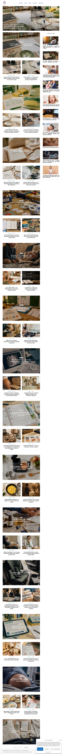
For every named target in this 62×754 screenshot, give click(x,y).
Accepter (40, 749)
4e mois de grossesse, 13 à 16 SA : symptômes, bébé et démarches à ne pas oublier (11, 236)
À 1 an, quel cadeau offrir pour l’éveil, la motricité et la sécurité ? (11, 659)
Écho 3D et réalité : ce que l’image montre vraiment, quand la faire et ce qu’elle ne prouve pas (21, 361)
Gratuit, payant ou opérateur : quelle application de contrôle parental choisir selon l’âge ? (31, 712)
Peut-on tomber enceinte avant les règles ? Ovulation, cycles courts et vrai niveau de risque (38, 14)
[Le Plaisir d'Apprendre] (4, 3)
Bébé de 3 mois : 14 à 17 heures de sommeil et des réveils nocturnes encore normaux (21, 732)
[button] (60, 740)
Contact (11, 750)
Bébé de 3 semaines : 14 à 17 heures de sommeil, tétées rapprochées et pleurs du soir (12, 553)
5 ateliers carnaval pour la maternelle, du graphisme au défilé (21, 203)
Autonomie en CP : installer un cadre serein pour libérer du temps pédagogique (21, 308)
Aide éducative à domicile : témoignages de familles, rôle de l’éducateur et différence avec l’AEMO (11, 606)
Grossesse (21, 3)
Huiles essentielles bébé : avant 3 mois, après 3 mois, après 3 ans (21, 520)
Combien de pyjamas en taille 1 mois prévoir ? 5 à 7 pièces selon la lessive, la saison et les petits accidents (31, 606)
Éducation (35, 3)
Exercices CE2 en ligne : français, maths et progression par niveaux (21, 627)
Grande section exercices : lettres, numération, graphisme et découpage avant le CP (21, 414)
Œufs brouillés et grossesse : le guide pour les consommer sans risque (11, 501)
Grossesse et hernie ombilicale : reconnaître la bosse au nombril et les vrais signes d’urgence (11, 394)
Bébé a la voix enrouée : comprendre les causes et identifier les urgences (12, 341)
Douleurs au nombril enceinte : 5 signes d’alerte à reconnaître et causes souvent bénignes (21, 679)
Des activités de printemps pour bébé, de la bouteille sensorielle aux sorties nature (31, 236)
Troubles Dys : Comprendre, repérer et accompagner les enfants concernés (31, 289)
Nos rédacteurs (25, 750)
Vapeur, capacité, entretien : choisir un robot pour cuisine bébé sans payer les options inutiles (21, 468)
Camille (13, 75)
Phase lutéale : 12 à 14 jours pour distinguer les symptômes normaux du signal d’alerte (37, 27)
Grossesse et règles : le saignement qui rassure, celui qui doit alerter (21, 150)
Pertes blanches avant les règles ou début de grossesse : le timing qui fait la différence (12, 184)
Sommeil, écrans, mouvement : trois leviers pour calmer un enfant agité (21, 256)
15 (24, 747)
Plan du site (29, 752)
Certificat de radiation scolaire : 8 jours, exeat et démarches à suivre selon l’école (31, 660)
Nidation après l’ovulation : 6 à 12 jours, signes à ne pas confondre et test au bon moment (31, 184)
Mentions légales (6, 750)
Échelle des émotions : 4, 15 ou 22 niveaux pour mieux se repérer (31, 446)
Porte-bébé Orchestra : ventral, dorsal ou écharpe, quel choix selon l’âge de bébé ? (31, 553)
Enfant (29, 3)
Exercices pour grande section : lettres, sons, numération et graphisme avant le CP (14, 26)
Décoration (41, 3)
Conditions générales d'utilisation (9, 752)
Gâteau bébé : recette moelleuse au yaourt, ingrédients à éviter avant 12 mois (12, 712)
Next (26, 747)
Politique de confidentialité (21, 752)
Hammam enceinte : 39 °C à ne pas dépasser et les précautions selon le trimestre (31, 501)
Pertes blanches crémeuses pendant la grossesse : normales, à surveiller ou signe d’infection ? (51, 27)
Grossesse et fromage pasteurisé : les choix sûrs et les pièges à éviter (52, 15)
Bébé (26, 3)
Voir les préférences (55, 749)
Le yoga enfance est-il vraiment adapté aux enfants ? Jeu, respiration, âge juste (31, 394)
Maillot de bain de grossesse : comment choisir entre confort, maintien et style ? (31, 341)
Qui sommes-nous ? (17, 750)
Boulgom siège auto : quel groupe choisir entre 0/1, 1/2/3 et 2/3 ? (21, 573)
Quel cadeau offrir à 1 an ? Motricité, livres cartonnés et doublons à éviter (11, 289)
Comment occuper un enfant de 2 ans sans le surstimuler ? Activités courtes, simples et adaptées (31, 131)
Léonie (32, 233)
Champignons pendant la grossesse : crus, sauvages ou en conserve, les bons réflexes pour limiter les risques (12, 447)
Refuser (46, 749)
